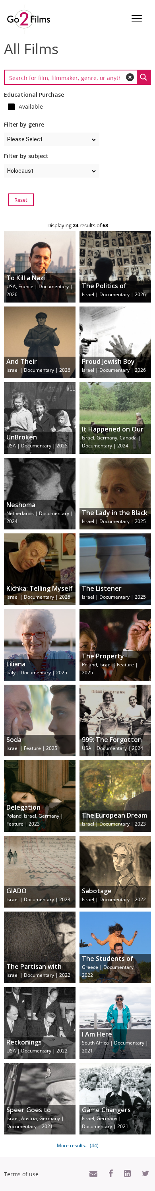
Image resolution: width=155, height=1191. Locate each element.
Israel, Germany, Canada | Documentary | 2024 (112, 437)
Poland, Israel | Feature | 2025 (110, 664)
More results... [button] (78, 1145)
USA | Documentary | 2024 (112, 744)
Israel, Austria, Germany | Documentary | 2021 (35, 1118)
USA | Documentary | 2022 (37, 1046)
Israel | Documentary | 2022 (114, 895)
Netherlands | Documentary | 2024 (39, 513)
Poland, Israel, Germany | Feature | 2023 (34, 815)
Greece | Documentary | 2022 (110, 966)
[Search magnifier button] (143, 77)
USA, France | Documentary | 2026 (39, 286)
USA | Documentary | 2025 (37, 441)
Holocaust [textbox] (20, 171)
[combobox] (51, 139)
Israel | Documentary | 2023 (114, 819)
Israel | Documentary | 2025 (114, 517)
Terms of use (21, 1174)
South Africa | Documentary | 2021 (115, 1042)
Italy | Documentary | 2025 (36, 668)
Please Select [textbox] (25, 139)
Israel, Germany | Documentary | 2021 (106, 1118)
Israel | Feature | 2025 (31, 744)
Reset (20, 199)
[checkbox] (53, 107)
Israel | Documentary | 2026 (114, 290)
